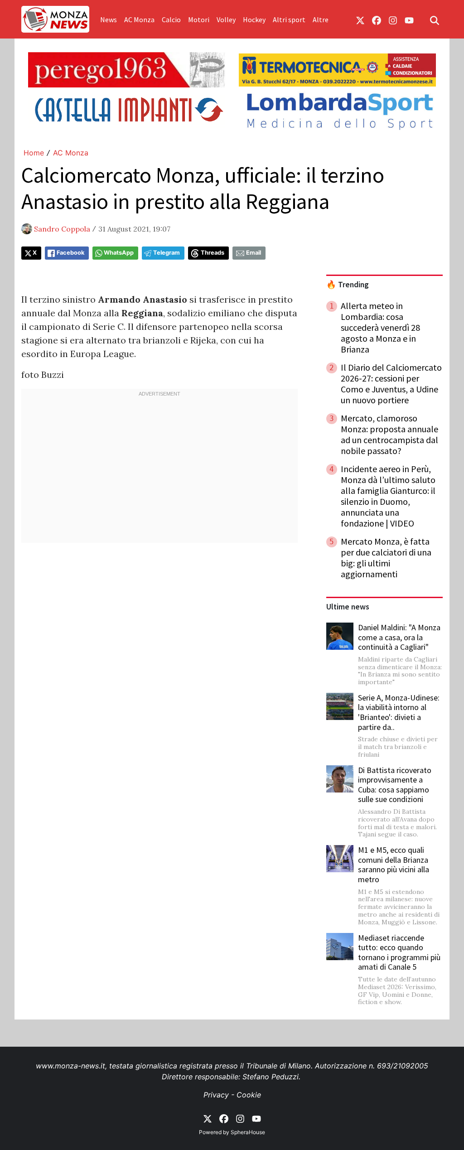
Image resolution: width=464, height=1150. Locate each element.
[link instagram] (393, 19)
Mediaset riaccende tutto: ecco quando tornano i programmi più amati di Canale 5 (399, 952)
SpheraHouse (248, 1132)
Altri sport (289, 19)
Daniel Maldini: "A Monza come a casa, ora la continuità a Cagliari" (399, 637)
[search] (434, 19)
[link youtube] (409, 19)
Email (253, 252)
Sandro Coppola (62, 228)
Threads (212, 252)
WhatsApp (119, 252)
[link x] (360, 19)
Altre (321, 19)
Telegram (166, 252)
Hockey (254, 19)
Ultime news (347, 607)
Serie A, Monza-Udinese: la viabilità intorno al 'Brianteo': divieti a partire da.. (399, 712)
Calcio (171, 19)
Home (34, 152)
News (108, 19)
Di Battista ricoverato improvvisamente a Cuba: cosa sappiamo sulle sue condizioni (394, 785)
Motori (198, 19)
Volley (226, 19)
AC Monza (139, 19)
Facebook (70, 252)
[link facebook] (376, 19)
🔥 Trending (347, 285)
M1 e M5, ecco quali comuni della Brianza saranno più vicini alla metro (393, 864)
